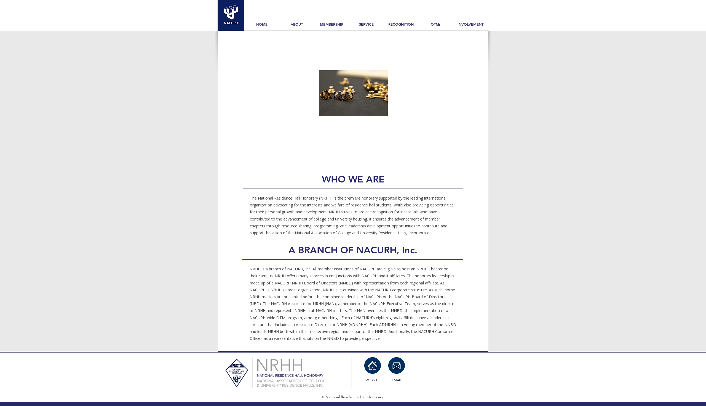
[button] (296, 24)
